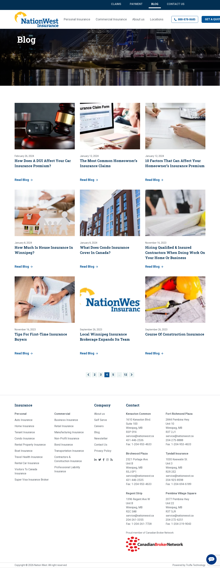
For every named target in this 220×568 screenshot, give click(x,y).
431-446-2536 (135, 440)
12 (125, 374)
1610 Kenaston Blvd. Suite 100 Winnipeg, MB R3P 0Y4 (138, 426)
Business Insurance (66, 420)
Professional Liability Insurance (67, 469)
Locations (156, 19)
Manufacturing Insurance (69, 432)
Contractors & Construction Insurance (68, 459)
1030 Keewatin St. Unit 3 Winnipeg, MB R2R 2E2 (177, 465)
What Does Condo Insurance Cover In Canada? (104, 250)
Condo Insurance (25, 438)
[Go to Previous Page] (88, 375)
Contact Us (175, 4)
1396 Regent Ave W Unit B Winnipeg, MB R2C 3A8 (138, 505)
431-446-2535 (135, 480)
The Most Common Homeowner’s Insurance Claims (108, 163)
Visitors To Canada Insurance (26, 471)
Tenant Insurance (25, 432)
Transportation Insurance (69, 450)
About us (138, 19)
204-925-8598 (174, 480)
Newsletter (101, 438)
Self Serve (100, 420)
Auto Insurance (23, 420)
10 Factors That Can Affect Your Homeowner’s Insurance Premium (175, 163)
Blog (154, 4)
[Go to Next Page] (131, 375)
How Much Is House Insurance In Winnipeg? (44, 250)
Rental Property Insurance (30, 444)
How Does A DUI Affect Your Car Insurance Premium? (43, 163)
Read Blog (22, 180)
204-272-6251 (174, 519)
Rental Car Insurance (27, 463)
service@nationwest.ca (140, 436)
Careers (99, 426)
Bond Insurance (63, 444)
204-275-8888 (174, 440)
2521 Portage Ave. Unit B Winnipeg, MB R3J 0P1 (137, 465)
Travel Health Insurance (29, 457)
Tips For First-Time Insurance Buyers (41, 337)
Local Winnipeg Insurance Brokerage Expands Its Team (105, 337)
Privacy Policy (102, 450)
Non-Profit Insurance (66, 438)
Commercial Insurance (111, 19)
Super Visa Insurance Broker (32, 479)
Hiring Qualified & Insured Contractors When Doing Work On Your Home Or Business (175, 252)
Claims (116, 4)
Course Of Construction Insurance (174, 334)
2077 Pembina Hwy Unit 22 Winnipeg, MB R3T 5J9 (177, 505)
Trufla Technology (195, 565)
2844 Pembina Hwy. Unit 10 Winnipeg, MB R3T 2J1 (178, 426)
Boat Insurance (23, 450)
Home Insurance (24, 426)
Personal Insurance (77, 19)
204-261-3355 (135, 519)
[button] (184, 19)
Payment (136, 4)
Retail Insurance (64, 426)
